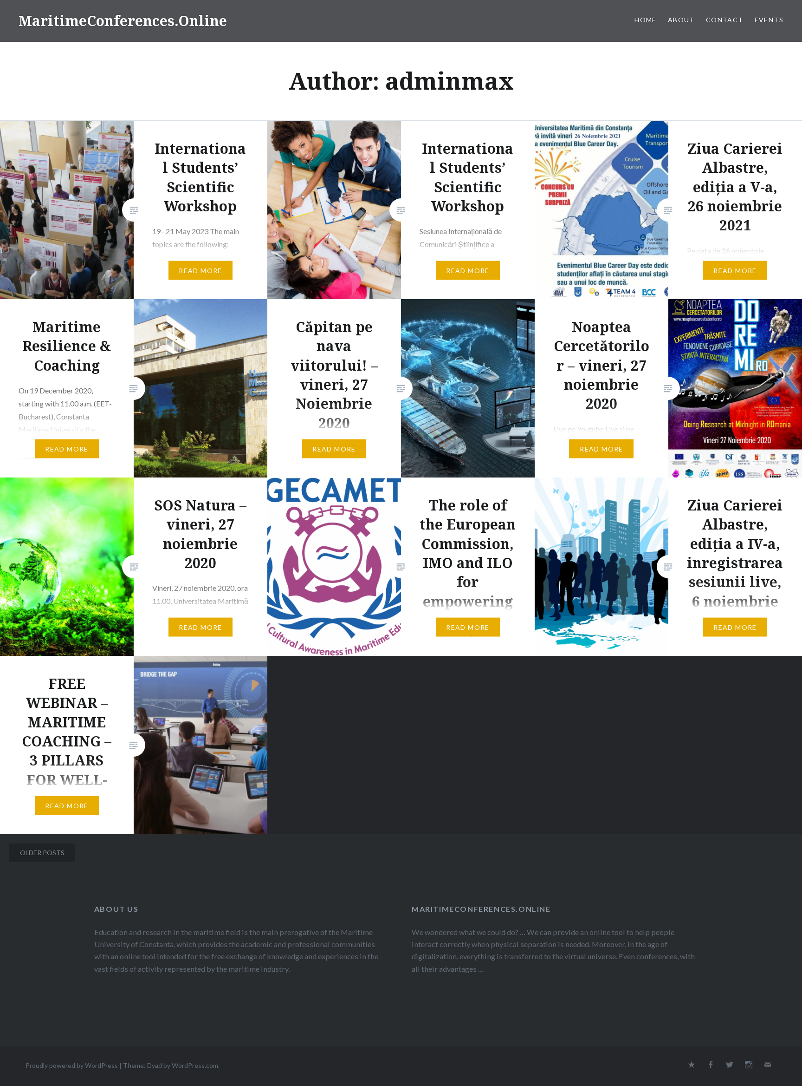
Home (645, 20)
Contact (725, 20)
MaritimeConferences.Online (123, 20)
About (681, 20)
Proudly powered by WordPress (72, 1065)
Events (769, 20)
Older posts (42, 853)
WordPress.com (195, 1065)
